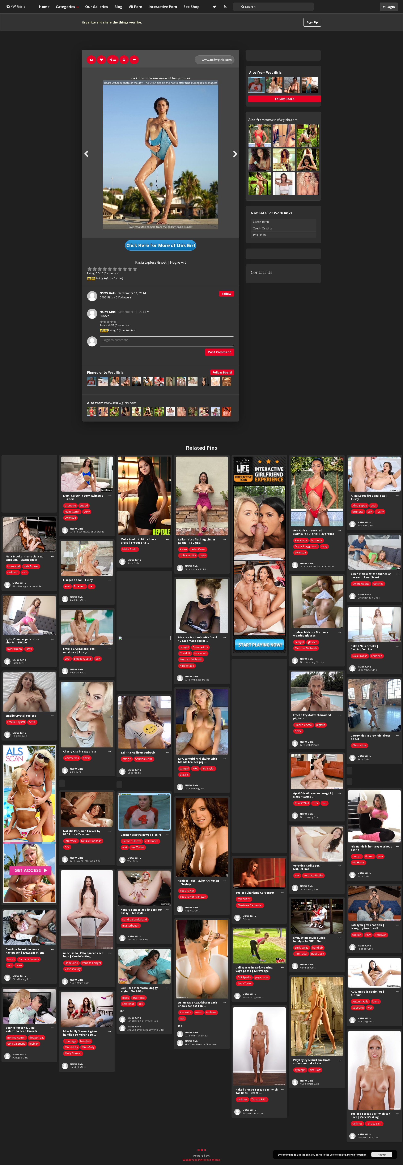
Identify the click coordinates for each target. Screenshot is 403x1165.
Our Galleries (96, 6)
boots (11, 959)
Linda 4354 (71, 963)
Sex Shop (191, 6)
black (125, 998)
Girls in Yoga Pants (252, 997)
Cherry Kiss (359, 745)
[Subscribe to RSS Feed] (224, 6)
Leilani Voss (198, 549)
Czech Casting (262, 228)
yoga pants (262, 977)
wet (124, 847)
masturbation (130, 925)
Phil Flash (259, 235)
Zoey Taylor (244, 983)
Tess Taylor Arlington (193, 896)
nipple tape (187, 666)
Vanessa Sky (73, 969)
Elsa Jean (79, 586)
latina (375, 1001)
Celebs (246, 919)
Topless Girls (19, 735)
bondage (70, 1041)
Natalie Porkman (91, 841)
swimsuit (70, 517)
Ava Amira (301, 540)
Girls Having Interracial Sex (27, 586)
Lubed (84, 505)
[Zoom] (124, 59)
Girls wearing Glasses (312, 662)
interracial (13, 566)
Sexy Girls (133, 563)
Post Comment (219, 352)
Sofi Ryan (380, 935)
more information (356, 1154)
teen (203, 555)
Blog (118, 6)
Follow (226, 294)
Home (44, 6)
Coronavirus (200, 647)
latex (29, 649)
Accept (382, 1154)
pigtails (320, 725)
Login (390, 7)
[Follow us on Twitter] (214, 6)
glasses (312, 642)
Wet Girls (115, 372)
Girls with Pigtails (309, 744)
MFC (195, 768)
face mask (200, 653)
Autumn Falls (360, 1001)
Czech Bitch (261, 222)
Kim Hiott (315, 1070)
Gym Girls (363, 876)
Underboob (134, 772)
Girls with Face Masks (197, 679)
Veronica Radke (313, 875)
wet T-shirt (137, 847)
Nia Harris (358, 862)
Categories (66, 6)
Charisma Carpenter (250, 905)
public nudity (188, 555)
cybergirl (300, 1070)
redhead (12, 572)
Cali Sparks (244, 977)
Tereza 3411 (259, 1099)
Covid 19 (185, 653)
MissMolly (88, 1047)
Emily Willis (301, 947)
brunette (70, 505)
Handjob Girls (307, 967)
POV (315, 803)
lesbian (34, 1043)
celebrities (151, 841)
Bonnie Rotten (16, 1037)
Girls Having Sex (309, 817)
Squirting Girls (365, 1021)
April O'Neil (302, 803)
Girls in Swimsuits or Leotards (87, 531)
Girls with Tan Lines (368, 597)
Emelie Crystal (83, 658)
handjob (317, 947)
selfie (298, 731)
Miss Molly (71, 1047)
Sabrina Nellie (144, 759)
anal (373, 505)
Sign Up (312, 22)
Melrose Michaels (306, 648)
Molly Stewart (73, 1053)
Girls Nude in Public (196, 569)
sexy (87, 511)
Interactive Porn (163, 6)
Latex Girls (18, 662)
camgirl (299, 642)
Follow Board (222, 372)
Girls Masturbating (137, 939)
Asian (183, 549)
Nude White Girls (367, 669)
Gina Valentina (16, 1043)
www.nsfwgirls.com (216, 60)
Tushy (380, 511)
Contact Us (261, 272)
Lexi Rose (128, 1004)
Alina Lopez (359, 505)
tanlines (378, 584)
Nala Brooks (31, 566)
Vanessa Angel (91, 963)
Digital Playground (306, 546)
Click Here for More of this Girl (160, 245)
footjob (356, 935)
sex (370, 511)
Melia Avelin (129, 549)
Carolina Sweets (29, 959)
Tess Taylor (187, 890)
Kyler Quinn (14, 649)
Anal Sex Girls (365, 525)
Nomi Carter (72, 511)
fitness (369, 856)
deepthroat (36, 1037)
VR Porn (135, 6)
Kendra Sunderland (134, 919)
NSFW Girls (15, 6)
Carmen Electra (131, 841)
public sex (317, 953)
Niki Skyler (208, 768)
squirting (358, 1007)
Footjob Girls (365, 948)
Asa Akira (185, 1012)
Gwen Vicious (360, 584)
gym (380, 856)
